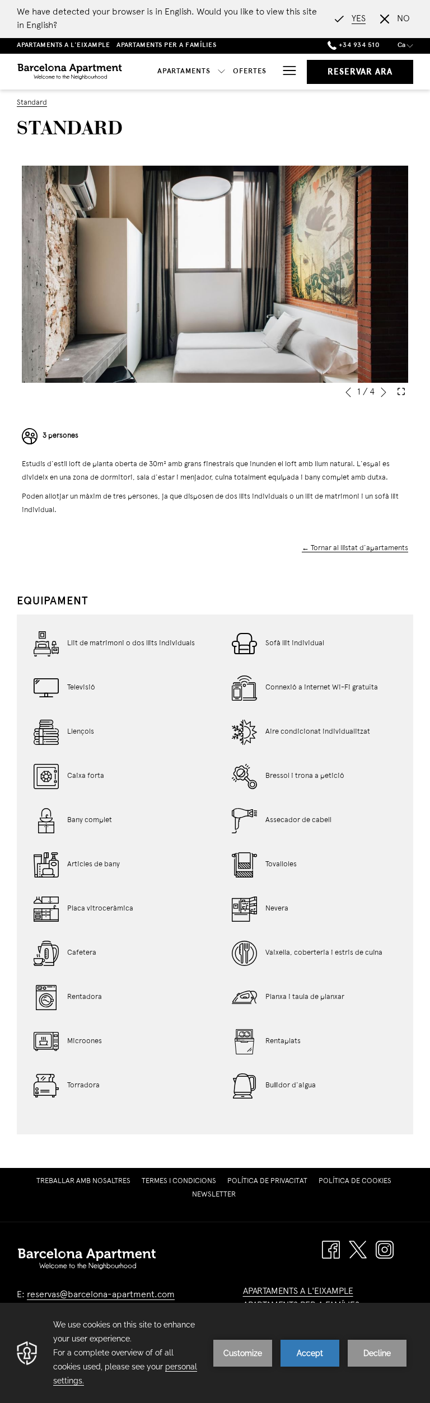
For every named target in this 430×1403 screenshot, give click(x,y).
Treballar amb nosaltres (84, 1181)
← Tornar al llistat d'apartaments (355, 548)
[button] (215, 274)
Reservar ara (360, 72)
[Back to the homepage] (70, 72)
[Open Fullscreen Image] (401, 391)
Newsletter (215, 1194)
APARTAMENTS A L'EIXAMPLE (298, 1292)
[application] (215, 1353)
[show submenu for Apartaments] (221, 72)
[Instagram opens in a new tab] (385, 1249)
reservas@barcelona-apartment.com (101, 1295)
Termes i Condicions (179, 1181)
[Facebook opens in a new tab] (331, 1249)
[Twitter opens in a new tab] (358, 1249)
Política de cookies (355, 1181)
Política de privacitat (267, 1181)
